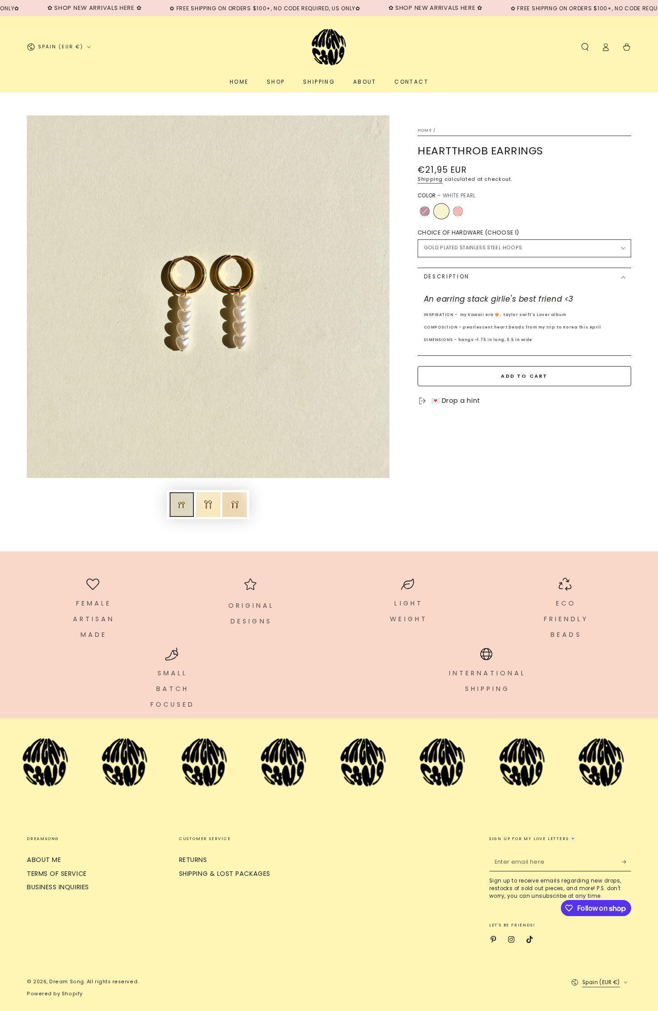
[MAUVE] (425, 211)
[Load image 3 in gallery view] (234, 504)
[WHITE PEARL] (441, 211)
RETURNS (193, 859)
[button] (584, 47)
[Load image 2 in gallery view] (208, 504)
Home (425, 130)
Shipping (430, 179)
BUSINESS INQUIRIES (58, 887)
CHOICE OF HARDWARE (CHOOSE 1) (468, 232)
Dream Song (66, 981)
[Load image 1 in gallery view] (182, 504)
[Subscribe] (626, 862)
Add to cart (524, 376)
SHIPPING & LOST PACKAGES (224, 873)
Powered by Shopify (55, 993)
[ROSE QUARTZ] (458, 211)
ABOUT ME (44, 859)
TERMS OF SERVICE (57, 873)
